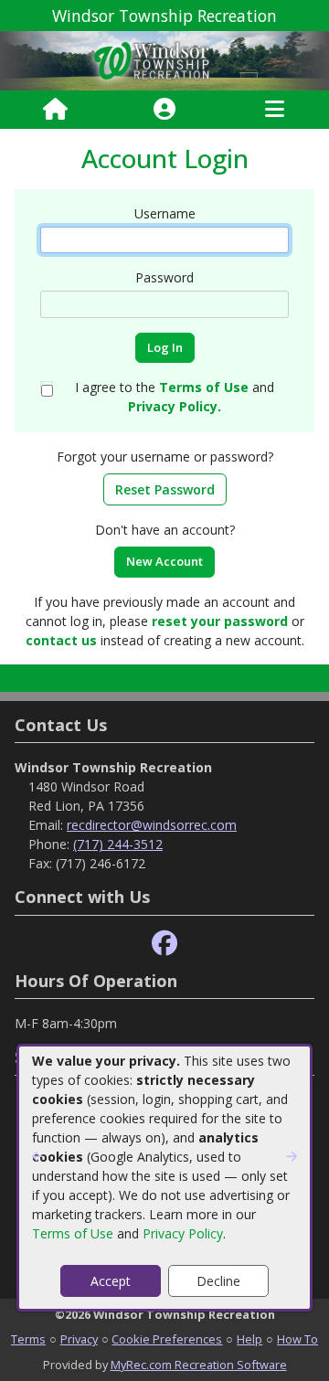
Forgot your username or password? (165, 456)
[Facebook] (164, 943)
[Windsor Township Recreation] (164, 59)
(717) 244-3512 (118, 844)
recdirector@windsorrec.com (152, 825)
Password (164, 277)
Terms (28, 1339)
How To (297, 1339)
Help (249, 1339)
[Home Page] (55, 109)
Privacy (79, 1339)
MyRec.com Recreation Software (199, 1364)
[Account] (164, 109)
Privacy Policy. (174, 406)
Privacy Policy (183, 1233)
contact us (61, 640)
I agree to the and (174, 396)
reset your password (220, 621)
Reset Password (165, 489)
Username (165, 213)
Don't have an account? (165, 529)
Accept (110, 1281)
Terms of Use (72, 1233)
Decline (218, 1281)
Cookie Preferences (166, 1339)
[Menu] (274, 109)
